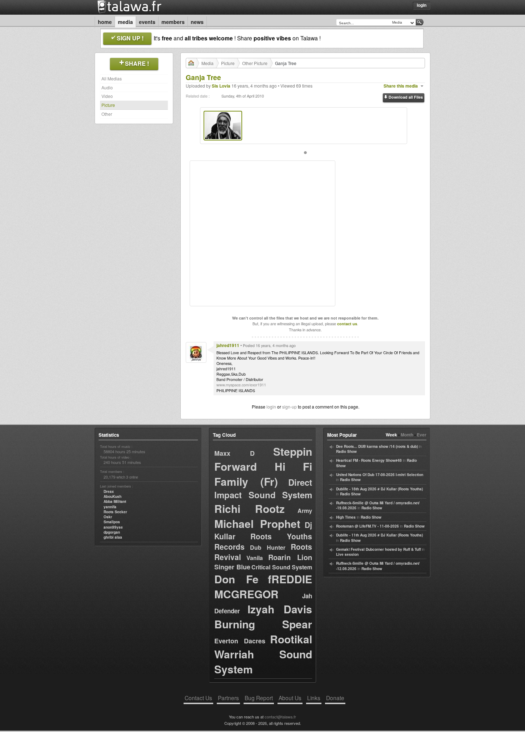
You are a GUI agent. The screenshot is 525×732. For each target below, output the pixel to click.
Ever (421, 434)
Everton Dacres (239, 641)
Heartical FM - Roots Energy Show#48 (369, 460)
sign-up (289, 407)
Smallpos (112, 521)
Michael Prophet (257, 523)
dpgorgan (112, 532)
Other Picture (255, 63)
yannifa (110, 506)
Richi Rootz (249, 508)
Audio (107, 87)
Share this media (401, 86)
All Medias (111, 78)
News (197, 21)
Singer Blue (232, 567)
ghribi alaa (113, 537)
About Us (290, 698)
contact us (347, 323)
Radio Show (346, 451)
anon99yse (113, 527)
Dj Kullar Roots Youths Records (263, 535)
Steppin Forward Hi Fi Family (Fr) (263, 466)
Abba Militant (115, 501)
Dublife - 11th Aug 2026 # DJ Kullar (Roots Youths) (379, 535)
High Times (346, 517)
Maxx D (234, 453)
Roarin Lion (290, 557)
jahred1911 (227, 345)
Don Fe (236, 579)
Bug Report (259, 698)
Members (173, 21)
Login (421, 5)
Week (391, 434)
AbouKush (112, 496)
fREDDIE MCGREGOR (263, 586)
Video (107, 96)
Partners (228, 698)
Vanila (254, 558)
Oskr (108, 516)
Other (106, 114)
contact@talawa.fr (280, 716)
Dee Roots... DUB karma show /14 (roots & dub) (377, 446)
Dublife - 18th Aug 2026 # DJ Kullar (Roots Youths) (379, 488)
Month (407, 434)
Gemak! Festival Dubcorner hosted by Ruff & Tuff (378, 549)
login (271, 407)
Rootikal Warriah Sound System (263, 654)
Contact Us (198, 698)
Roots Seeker (115, 511)
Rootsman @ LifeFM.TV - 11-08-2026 (367, 526)
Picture (108, 105)
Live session (347, 554)
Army (305, 510)
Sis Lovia (221, 86)
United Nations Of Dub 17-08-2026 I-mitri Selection (379, 474)
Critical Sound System (281, 567)
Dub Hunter (268, 547)
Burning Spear (263, 624)
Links (313, 698)
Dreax (109, 491)
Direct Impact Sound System (263, 488)
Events (147, 21)
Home (105, 21)
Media (125, 21)
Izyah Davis (280, 609)
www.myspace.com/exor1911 (241, 384)
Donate (335, 698)
